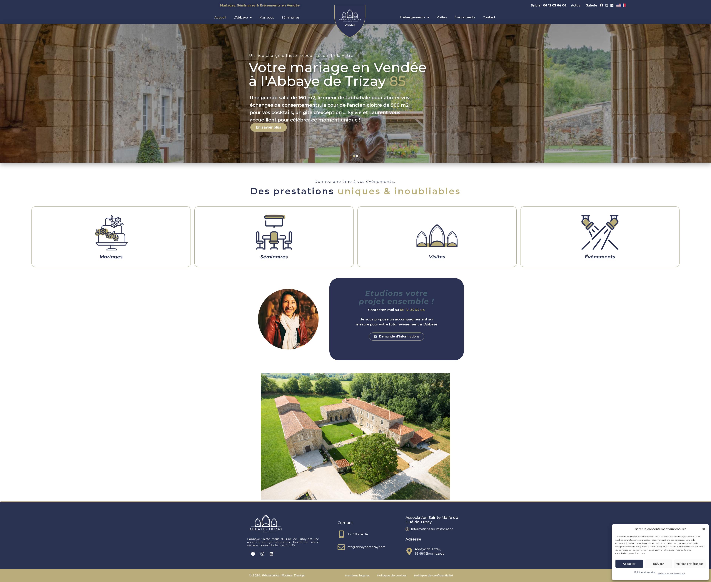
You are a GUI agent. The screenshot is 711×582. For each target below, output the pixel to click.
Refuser (658, 564)
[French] (623, 5)
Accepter (629, 564)
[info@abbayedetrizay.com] (341, 547)
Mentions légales (357, 575)
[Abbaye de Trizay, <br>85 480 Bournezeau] (409, 551)
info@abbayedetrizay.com (366, 547)
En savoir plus (268, 127)
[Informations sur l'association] (407, 529)
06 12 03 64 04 (412, 310)
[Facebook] (601, 5)
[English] (618, 5)
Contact (489, 17)
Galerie (591, 5)
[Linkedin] (612, 5)
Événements (600, 257)
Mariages (266, 17)
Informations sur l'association (432, 529)
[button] (703, 529)
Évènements (464, 17)
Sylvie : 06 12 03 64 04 (549, 5)
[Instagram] (606, 5)
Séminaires (290, 17)
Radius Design (293, 575)
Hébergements (412, 17)
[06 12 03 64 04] (341, 534)
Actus (575, 5)
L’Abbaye (240, 17)
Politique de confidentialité (671, 573)
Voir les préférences (689, 564)
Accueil (220, 17)
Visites (442, 17)
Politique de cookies (644, 572)
